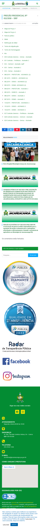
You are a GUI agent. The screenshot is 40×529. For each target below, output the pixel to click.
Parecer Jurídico (9, 36)
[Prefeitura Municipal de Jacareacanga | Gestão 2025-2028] (20, 3)
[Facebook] (17, 412)
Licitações (35, 23)
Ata (5, 53)
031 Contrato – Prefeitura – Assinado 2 (16, 60)
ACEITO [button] (14, 524)
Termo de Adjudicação (11, 46)
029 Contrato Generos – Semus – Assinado (18, 120)
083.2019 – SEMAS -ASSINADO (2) (15, 85)
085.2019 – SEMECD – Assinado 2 (15, 92)
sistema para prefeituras (26, 502)
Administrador (8, 23)
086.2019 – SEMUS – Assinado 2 (14, 96)
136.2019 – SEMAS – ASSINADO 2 (15, 110)
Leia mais (29, 519)
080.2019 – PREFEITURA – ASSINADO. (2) (17, 74)
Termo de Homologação (12, 50)
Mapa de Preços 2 (10, 32)
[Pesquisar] (37, 3)
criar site (13, 502)
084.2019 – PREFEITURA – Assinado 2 (16, 89)
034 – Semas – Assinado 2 (12, 71)
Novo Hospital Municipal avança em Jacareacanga (19, 164)
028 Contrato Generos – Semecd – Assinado (18, 117)
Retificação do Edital (10, 43)
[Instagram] (23, 412)
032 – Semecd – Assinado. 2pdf (14, 64)
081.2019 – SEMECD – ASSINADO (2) (16, 78)
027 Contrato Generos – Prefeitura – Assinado (18, 113)
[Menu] (3, 3)
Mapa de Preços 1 (10, 29)
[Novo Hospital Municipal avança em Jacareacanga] (20, 151)
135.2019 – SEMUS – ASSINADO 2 (15, 106)
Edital (6, 39)
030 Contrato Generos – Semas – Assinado (18, 57)
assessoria (15, 504)
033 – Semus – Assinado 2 (12, 67)
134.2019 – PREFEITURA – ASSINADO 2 (16, 103)
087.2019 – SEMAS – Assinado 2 (14, 99)
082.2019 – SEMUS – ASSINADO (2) (15, 82)
